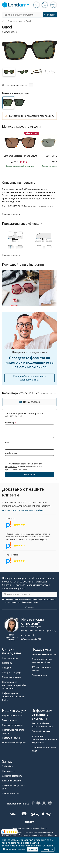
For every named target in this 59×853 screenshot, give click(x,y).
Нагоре (44, 828)
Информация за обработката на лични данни (13, 696)
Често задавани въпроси (44, 654)
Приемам (32, 849)
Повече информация (14, 849)
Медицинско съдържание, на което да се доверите (44, 739)
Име (7, 442)
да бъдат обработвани (45, 599)
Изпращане (29, 474)
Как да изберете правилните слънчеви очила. (29, 378)
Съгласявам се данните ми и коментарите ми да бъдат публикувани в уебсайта (23, 466)
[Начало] (3, 21)
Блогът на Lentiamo (11, 780)
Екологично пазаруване (14, 742)
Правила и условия (11, 677)
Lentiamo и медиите (12, 775)
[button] (9, 72)
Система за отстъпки (12, 725)
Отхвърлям (48, 849)
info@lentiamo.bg (29, 639)
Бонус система (9, 720)
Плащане (6, 667)
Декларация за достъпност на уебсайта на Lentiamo (14, 685)
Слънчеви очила (15, 21)
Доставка (7, 662)
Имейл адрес (12, 453)
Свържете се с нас (11, 793)
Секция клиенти (39, 675)
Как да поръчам (10, 658)
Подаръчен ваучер (11, 672)
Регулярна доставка (12, 715)
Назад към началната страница (25, 828)
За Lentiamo (8, 766)
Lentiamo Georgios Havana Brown (20, 156)
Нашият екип (8, 771)
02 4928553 (26, 635)
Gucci (28, 21)
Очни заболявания (41, 731)
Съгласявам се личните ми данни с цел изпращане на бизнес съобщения (31, 600)
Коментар (10, 422)
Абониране (29, 607)
